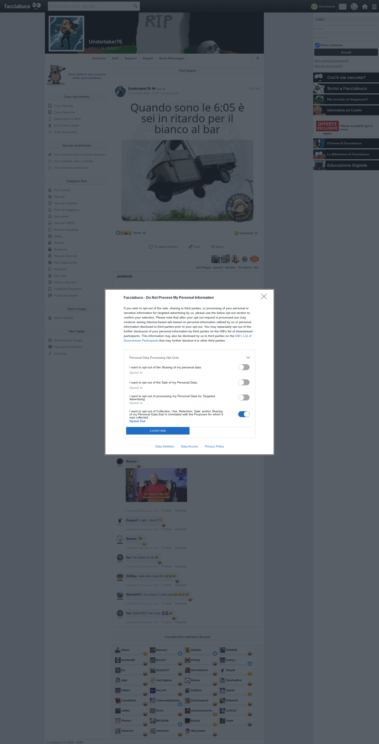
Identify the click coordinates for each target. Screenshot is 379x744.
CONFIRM (158, 431)
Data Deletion (164, 446)
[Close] (265, 298)
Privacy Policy (214, 446)
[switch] (244, 367)
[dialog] (189, 372)
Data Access (189, 446)
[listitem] (189, 357)
